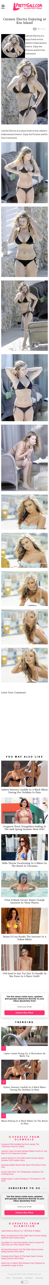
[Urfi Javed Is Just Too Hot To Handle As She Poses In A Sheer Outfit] (24, 957)
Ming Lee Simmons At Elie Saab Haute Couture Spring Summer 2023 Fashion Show (24, 1237)
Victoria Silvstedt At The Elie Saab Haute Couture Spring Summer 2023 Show (22, 1250)
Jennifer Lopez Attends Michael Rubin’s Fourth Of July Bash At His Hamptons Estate (24, 1152)
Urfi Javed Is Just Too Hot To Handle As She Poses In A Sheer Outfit (25, 975)
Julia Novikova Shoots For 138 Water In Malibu (20, 1231)
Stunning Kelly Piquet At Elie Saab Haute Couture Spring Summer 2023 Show (22, 1257)
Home (8, 1278)
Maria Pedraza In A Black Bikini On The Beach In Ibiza (24, 1122)
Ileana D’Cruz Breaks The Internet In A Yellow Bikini (24, 938)
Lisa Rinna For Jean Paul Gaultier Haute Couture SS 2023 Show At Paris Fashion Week (22, 1244)
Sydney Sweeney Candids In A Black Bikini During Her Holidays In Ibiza (24, 791)
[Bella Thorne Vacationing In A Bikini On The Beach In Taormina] (24, 847)
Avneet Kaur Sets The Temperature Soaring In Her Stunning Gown (22, 1173)
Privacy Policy (18, 1278)
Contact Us (39, 1278)
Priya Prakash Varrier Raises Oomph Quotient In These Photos (24, 901)
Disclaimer (29, 1278)
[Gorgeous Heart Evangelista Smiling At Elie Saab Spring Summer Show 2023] (24, 810)
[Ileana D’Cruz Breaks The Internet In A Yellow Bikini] (24, 921)
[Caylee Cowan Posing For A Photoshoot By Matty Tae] (24, 1036)
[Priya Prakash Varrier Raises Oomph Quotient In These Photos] (24, 884)
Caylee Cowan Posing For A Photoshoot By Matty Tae (24, 1054)
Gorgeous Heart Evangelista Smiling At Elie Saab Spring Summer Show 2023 (24, 828)
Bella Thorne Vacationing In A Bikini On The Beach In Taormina (24, 864)
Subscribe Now (24, 1013)
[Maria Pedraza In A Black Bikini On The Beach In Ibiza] (24, 1104)
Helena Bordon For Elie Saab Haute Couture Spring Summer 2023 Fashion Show (22, 1159)
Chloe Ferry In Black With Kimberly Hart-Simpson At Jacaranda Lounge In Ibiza (23, 1264)
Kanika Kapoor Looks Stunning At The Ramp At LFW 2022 (23, 1180)
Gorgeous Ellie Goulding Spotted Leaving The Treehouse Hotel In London (20, 1145)
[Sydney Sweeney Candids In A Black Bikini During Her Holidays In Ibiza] (24, 774)
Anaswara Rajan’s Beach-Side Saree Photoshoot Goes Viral (23, 1166)
